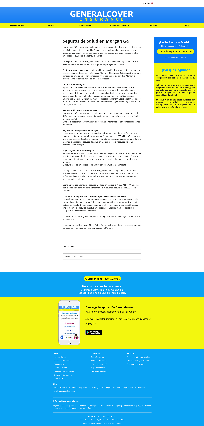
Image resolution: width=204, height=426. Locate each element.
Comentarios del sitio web (64, 371)
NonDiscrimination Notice (107, 420)
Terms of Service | (85, 420)
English (56, 406)
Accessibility (120, 420)
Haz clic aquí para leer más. (64, 391)
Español (65, 406)
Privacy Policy (95, 420)
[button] (51, 25)
